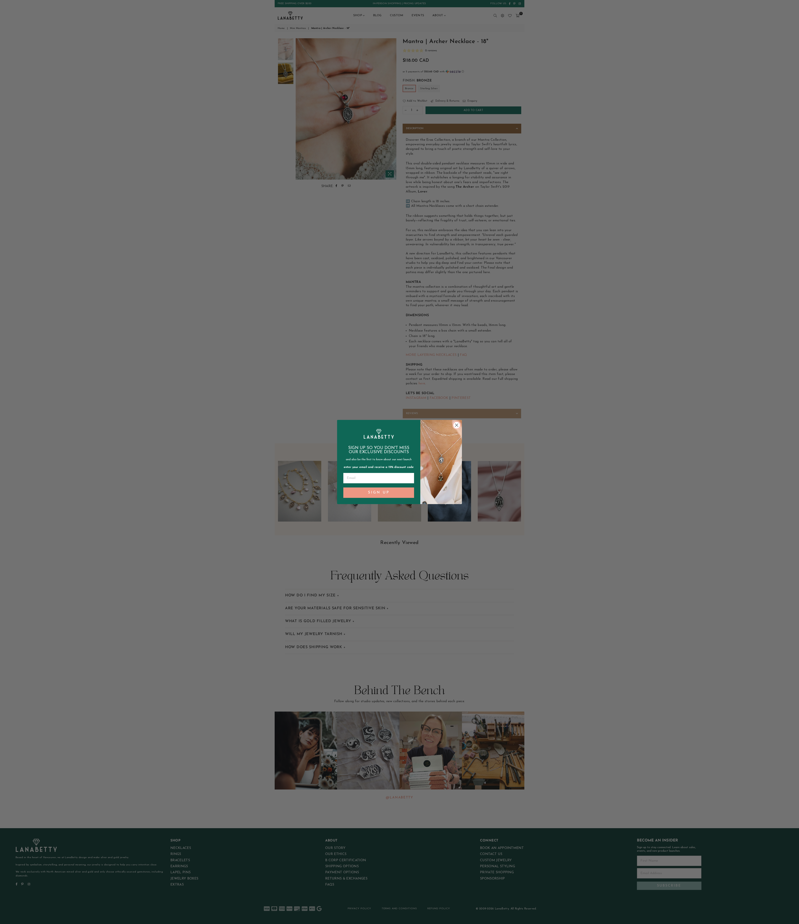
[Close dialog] (456, 425)
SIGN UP (379, 493)
